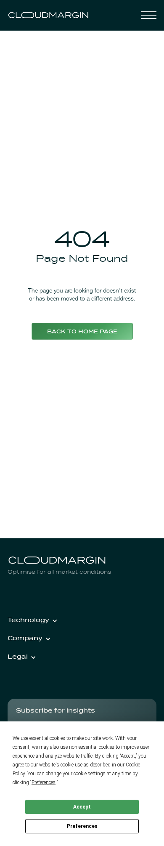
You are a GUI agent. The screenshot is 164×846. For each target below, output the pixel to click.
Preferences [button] (44, 782)
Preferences (82, 826)
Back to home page (82, 332)
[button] (148, 15)
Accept (82, 807)
